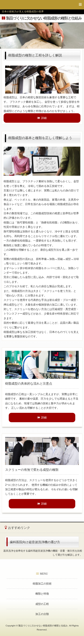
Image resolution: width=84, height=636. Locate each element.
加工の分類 (42, 614)
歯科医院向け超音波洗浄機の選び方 (35, 542)
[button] (42, 4)
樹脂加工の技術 (42, 583)
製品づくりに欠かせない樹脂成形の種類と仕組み (44, 18)
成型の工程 (42, 604)
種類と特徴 (42, 593)
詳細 (44, 118)
